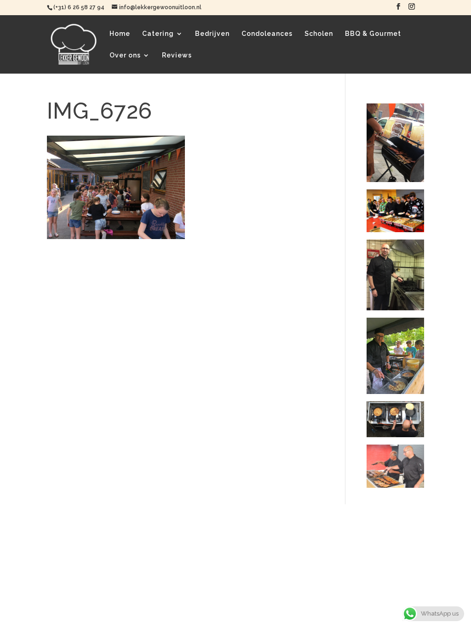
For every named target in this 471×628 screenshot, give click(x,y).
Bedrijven (212, 33)
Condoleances (267, 33)
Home (119, 33)
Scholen (318, 33)
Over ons (125, 55)
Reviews (177, 55)
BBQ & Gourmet (373, 33)
